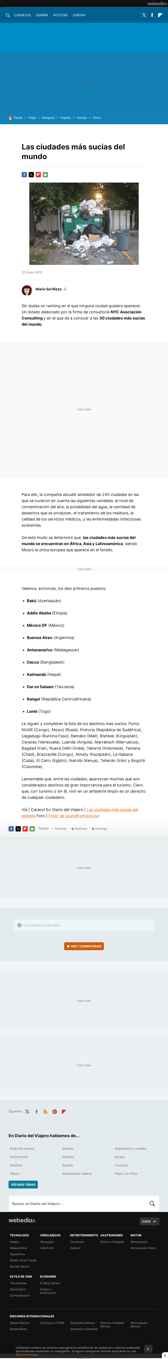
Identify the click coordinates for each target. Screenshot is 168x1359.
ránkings (101, 828)
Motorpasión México (139, 1324)
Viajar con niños (126, 1173)
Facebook (152, 15)
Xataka (14, 1242)
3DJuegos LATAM (52, 1323)
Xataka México (20, 1323)
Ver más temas (23, 1184)
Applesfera (17, 1254)
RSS (45, 1110)
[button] (50, 289)
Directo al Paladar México (112, 1324)
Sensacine (77, 1242)
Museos (67, 1148)
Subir (146, 1221)
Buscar (152, 1204)
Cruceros (121, 1165)
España (42, 15)
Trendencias (18, 1283)
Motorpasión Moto (143, 1248)
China (97, 117)
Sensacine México (82, 1323)
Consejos (22, 15)
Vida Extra (47, 1248)
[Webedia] (157, 3)
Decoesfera (18, 1289)
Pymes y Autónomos (48, 1290)
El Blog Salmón (50, 1283)
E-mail (45, 174)
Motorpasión (139, 1242)
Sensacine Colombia (84, 1329)
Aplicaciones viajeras (77, 1173)
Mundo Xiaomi (19, 1266)
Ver (86, 946)
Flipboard (160, 15)
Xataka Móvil (18, 1248)
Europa (79, 15)
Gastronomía (19, 1157)
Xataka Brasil (18, 1329)
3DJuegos (47, 1242)
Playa (32, 117)
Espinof (75, 1248)
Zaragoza (48, 117)
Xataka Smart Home (23, 1260)
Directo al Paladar (112, 1242)
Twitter (144, 15)
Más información (27, 1354)
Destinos (81, 828)
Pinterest (54, 1110)
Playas (18, 117)
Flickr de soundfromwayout (74, 815)
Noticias (60, 15)
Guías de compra (22, 1148)
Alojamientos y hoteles (131, 1148)
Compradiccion (20, 1295)
